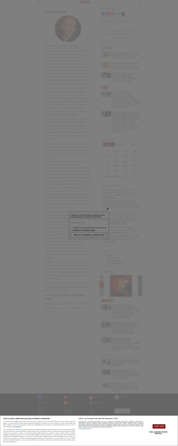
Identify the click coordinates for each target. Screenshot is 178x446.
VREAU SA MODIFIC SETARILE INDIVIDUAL (158, 432)
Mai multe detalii (17, 426)
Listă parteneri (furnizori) (85, 428)
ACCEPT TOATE (159, 426)
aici (24, 436)
